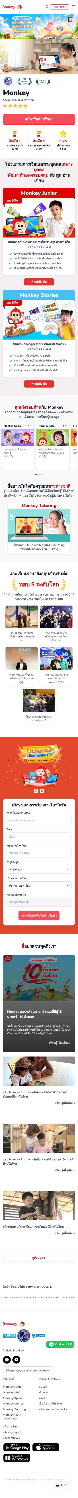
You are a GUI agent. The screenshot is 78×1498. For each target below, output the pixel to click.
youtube (16, 1360)
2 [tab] (39, 474)
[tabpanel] (17, 447)
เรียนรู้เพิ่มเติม (39, 282)
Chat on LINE (63, 1344)
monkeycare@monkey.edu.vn (30, 1371)
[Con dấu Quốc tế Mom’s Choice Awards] (24, 1335)
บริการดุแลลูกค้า (12, 1432)
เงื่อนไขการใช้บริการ (50, 1403)
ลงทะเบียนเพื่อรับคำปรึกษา (39, 915)
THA (63, 1485)
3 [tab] (42, 474)
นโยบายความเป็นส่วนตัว (53, 1409)
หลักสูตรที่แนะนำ (16, 894)
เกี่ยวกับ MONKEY (49, 1378)
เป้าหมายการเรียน (17, 878)
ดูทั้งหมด (39, 1258)
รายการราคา (60, 6)
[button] (6, 25)
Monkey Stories (13, 1403)
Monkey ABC (11, 1392)
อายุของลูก (13, 862)
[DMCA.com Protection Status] (10, 1335)
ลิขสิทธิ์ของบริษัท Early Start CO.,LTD (27, 1287)
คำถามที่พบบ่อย (11, 1437)
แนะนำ (43, 1386)
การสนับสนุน (10, 1418)
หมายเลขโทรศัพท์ (16, 845)
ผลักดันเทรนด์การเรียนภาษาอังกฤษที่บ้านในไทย (33, 1227)
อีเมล (9, 829)
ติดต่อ (42, 1398)
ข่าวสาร (43, 1392)
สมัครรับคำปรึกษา (39, 119)
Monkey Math (12, 1414)
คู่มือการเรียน (10, 1426)
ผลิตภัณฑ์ (8, 1378)
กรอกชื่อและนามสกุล (18, 813)
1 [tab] (36, 474)
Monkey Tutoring (14, 1409)
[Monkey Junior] (39, 1324)
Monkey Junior (12, 1386)
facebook (7, 1360)
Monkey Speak (12, 1398)
